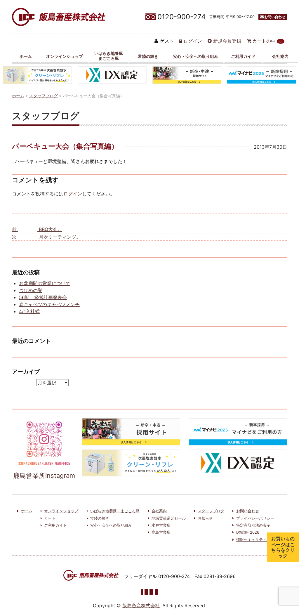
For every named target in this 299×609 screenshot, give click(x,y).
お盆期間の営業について (44, 283)
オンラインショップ (64, 56)
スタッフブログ (211, 511)
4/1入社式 (29, 311)
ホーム (26, 56)
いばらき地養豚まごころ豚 (108, 56)
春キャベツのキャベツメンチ (49, 304)
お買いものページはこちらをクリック (283, 547)
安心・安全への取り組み (195, 56)
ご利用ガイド (243, 56)
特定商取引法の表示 (253, 525)
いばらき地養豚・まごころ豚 (115, 511)
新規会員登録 (227, 41)
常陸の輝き (148, 56)
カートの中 (266, 41)
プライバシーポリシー (255, 518)
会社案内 (280, 56)
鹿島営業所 (161, 532)
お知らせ (205, 518)
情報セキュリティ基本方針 (259, 539)
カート (49, 518)
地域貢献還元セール (169, 518)
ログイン (192, 41)
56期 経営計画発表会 (43, 297)
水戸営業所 (161, 525)
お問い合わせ (274, 17)
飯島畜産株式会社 (141, 605)
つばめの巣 (30, 290)
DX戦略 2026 (247, 532)
